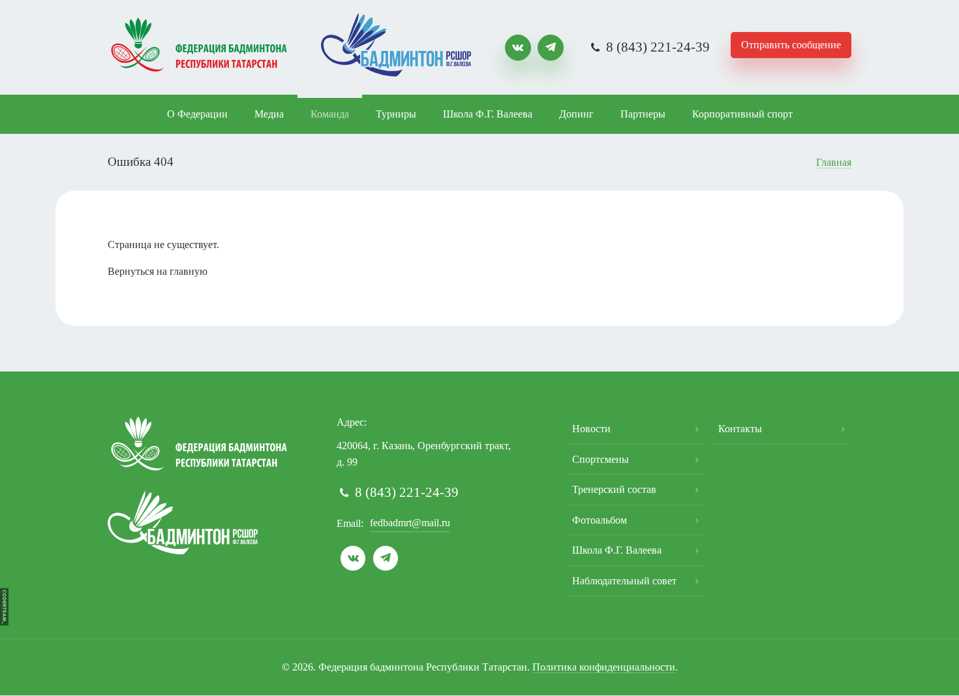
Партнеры (642, 113)
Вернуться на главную (157, 271)
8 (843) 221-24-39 (656, 46)
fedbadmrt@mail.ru (410, 522)
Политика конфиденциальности (603, 666)
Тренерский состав (614, 489)
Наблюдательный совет (624, 580)
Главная (833, 162)
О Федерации (197, 113)
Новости (591, 428)
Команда (330, 113)
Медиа (269, 113)
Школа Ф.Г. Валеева (487, 113)
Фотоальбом (599, 520)
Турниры (396, 113)
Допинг (576, 113)
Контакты (740, 428)
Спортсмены (600, 459)
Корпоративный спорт (742, 113)
